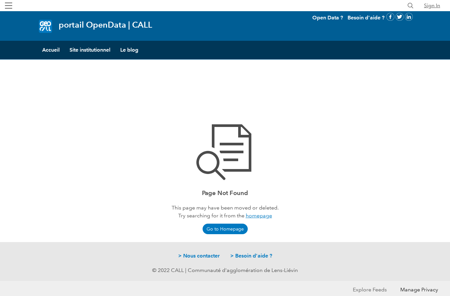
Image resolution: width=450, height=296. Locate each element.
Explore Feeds (370, 289)
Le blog (129, 50)
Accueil (51, 50)
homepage (259, 215)
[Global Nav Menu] (8, 5)
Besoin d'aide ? (366, 17)
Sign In (432, 5)
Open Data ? (327, 17)
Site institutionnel (90, 50)
